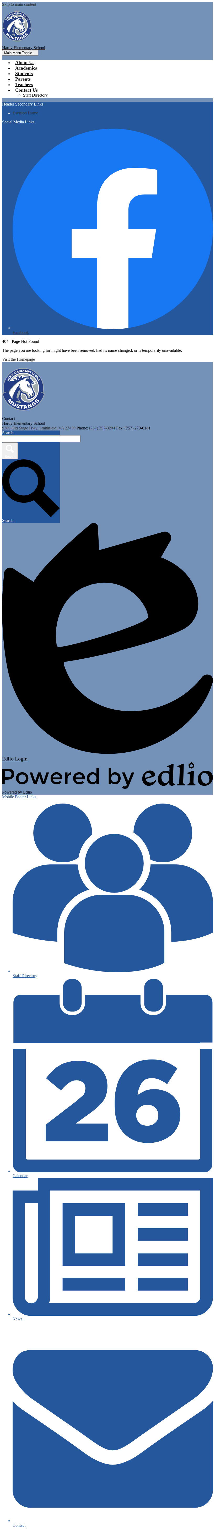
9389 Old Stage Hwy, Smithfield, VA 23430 (39, 428)
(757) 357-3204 (102, 428)
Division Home (25, 113)
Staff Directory (35, 95)
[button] (26, 90)
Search (7, 433)
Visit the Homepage (18, 359)
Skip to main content (19, 4)
